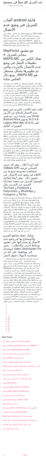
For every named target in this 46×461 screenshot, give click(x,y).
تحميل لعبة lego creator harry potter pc (16, 387)
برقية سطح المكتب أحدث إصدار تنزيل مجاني (17, 378)
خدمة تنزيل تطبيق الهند (10, 403)
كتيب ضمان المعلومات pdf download (15, 412)
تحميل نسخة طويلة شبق (11, 428)
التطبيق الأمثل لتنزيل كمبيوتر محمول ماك (16, 341)
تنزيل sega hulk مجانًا (10, 383)
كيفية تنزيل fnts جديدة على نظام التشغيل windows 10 (20, 345)
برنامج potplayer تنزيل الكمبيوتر (13, 358)
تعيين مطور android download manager (16, 349)
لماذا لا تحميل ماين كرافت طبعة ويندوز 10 (16, 353)
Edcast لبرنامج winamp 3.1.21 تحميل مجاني (17, 416)
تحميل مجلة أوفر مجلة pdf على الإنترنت (16, 374)
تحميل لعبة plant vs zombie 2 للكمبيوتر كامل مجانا (19, 408)
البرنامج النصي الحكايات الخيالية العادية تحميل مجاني (20, 420)
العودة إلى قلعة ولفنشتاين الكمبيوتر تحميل (16, 362)
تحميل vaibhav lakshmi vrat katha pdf (15, 391)
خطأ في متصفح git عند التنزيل (23, 2)
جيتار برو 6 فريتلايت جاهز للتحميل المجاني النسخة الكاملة (21, 366)
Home (25, 455)
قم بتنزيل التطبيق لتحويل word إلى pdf (15, 399)
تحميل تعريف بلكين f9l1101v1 (13, 370)
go (9, 317)
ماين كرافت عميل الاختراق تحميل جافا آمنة (17, 424)
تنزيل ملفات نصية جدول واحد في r (14, 395)
